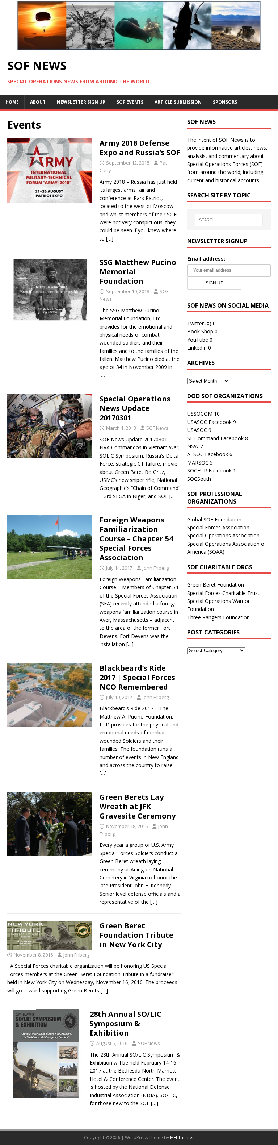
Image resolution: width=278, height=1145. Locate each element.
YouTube (197, 339)
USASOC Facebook (209, 422)
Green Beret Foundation (215, 584)
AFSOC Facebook (207, 454)
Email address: (206, 258)
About (38, 102)
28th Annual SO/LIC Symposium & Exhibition (125, 1023)
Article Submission (178, 102)
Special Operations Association (223, 535)
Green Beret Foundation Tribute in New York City (136, 935)
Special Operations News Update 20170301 (135, 408)
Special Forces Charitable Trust (223, 593)
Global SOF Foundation (214, 519)
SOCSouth (199, 478)
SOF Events (130, 102)
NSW (193, 446)
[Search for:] (228, 220)
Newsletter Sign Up (81, 102)
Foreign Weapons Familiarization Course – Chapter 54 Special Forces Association (136, 538)
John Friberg (156, 568)
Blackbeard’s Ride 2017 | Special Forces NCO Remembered (137, 677)
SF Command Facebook (215, 438)
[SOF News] (139, 46)
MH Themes (182, 1137)
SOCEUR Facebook (209, 470)
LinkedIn (197, 347)
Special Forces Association (218, 527)
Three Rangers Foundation (218, 617)
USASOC (197, 429)
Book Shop (200, 331)
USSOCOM (199, 413)
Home (12, 102)
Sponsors (225, 102)
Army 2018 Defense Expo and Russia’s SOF (140, 147)
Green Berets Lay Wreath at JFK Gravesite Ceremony (138, 806)
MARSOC (197, 462)
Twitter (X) (199, 323)
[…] (109, 238)
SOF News (157, 428)
